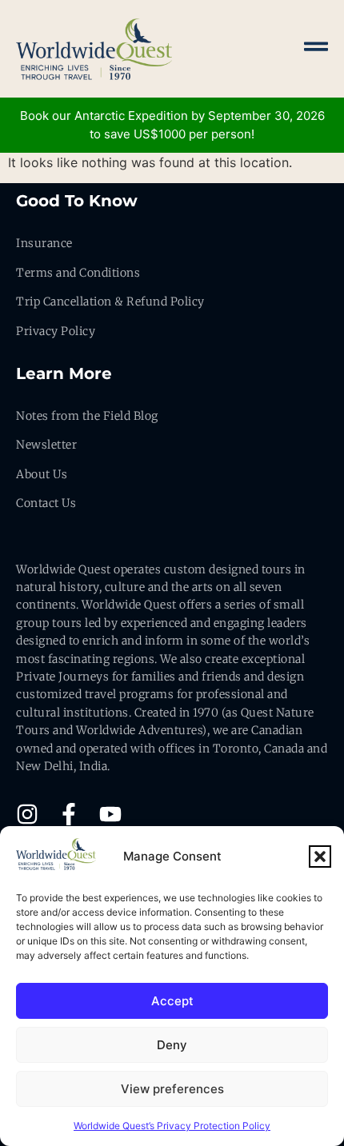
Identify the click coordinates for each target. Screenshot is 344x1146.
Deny (172, 1044)
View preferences (172, 1088)
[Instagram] (27, 814)
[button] (320, 856)
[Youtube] (110, 814)
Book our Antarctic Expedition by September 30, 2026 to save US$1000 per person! (172, 125)
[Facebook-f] (69, 814)
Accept (172, 1000)
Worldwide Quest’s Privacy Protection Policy (172, 1126)
